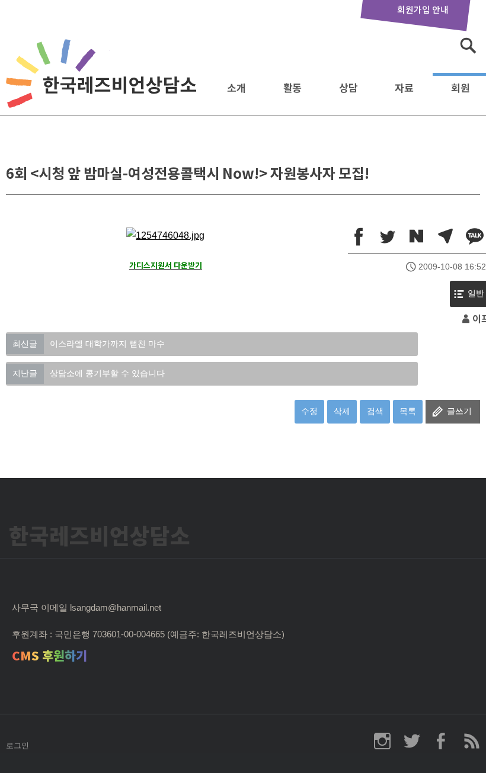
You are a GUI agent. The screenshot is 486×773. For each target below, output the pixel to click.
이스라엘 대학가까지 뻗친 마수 (88, 343)
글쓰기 (459, 411)
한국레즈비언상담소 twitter (412, 741)
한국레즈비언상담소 (104, 85)
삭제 (342, 411)
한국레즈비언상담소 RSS (471, 741)
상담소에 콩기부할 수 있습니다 (88, 373)
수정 (309, 411)
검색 (375, 411)
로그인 (17, 745)
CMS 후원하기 (49, 656)
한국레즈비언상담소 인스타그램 (382, 741)
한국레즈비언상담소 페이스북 (441, 741)
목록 (407, 411)
